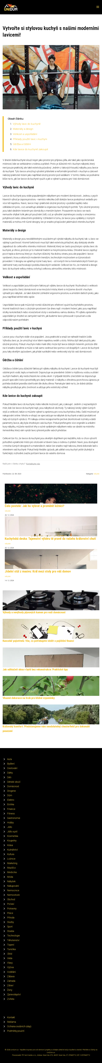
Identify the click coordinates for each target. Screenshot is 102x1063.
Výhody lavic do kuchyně (27, 123)
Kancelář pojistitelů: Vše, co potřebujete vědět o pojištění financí (38, 640)
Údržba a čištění (22, 144)
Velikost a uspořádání (25, 134)
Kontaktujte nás (33, 464)
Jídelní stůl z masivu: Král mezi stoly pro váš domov (38, 571)
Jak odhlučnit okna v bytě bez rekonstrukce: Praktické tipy (35, 669)
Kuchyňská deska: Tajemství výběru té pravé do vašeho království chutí (50, 539)
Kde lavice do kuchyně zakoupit (30, 149)
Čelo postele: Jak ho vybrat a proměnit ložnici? (34, 506)
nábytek (96, 474)
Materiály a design (23, 128)
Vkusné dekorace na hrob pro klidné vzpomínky (29, 698)
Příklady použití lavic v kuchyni (30, 139)
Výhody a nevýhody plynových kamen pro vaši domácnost (34, 612)
